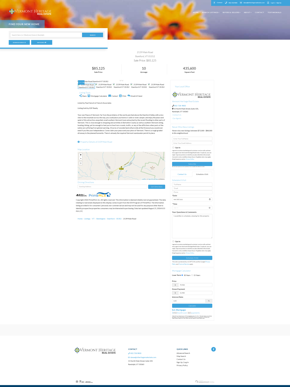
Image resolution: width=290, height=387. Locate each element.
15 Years (196, 275)
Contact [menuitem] (259, 12)
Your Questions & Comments (184, 212)
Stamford (111, 219)
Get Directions (156, 187)
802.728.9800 (233, 3)
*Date (174, 195)
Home (80, 219)
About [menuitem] (247, 12)
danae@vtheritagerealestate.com (254, 3)
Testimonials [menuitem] (274, 12)
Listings (87, 219)
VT (93, 219)
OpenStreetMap (153, 179)
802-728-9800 (180, 106)
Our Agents (177, 118)
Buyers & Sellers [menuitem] (231, 12)
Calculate (192, 306)
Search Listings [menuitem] (210, 12)
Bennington (100, 219)
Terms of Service (184, 264)
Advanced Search (18, 42)
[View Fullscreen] (80, 163)
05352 (118, 219)
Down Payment (178, 289)
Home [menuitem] (196, 12)
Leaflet (144, 179)
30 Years (186, 275)
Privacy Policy (190, 159)
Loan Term (176, 275)
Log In (273, 3)
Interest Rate (177, 297)
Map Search (41, 42)
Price (174, 281)
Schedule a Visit (202, 174)
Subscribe (192, 164)
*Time (174, 204)
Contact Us (177, 115)
